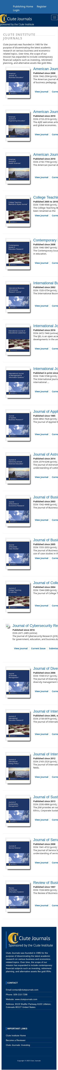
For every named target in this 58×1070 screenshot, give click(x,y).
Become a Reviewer (16, 1040)
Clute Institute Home (16, 1035)
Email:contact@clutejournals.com (22, 989)
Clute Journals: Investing (18, 1045)
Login (16, 10)
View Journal (41, 91)
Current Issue (38, 648)
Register (42, 6)
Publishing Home (23, 6)
